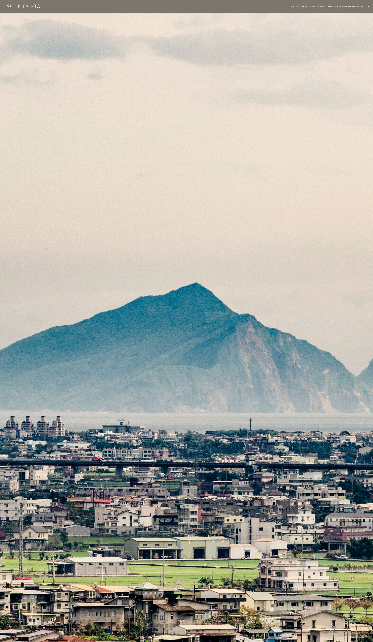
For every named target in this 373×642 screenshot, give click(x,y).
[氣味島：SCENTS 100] (24, 6)
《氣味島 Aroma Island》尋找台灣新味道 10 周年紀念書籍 (345, 6)
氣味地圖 (304, 6)
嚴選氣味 (312, 6)
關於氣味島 (321, 6)
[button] (368, 6)
